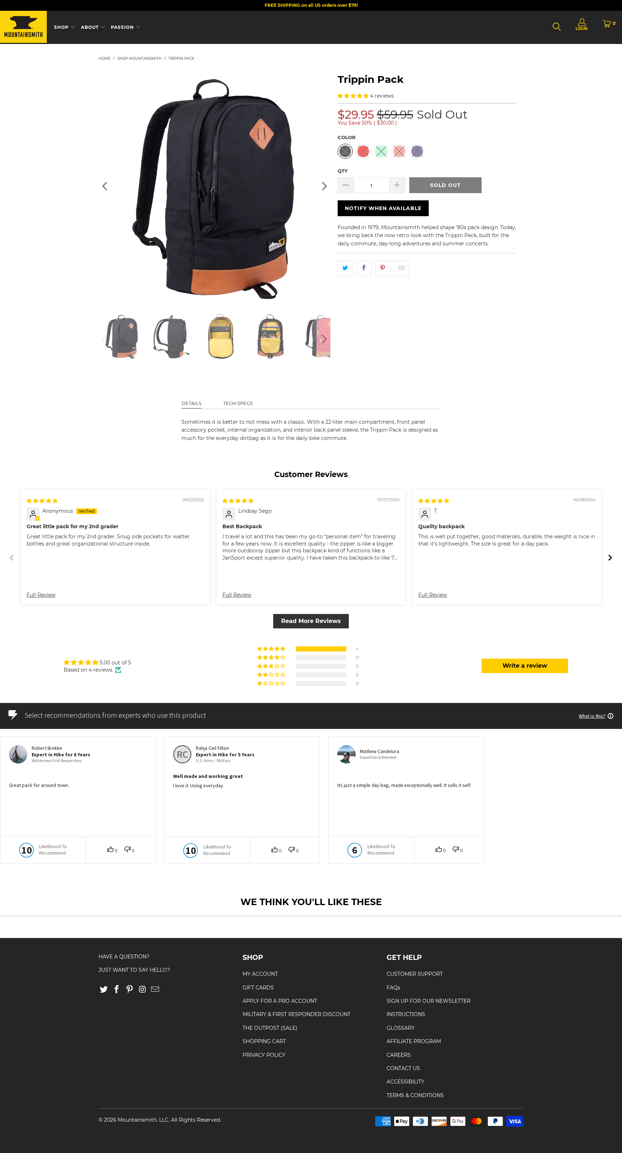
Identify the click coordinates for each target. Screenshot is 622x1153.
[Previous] (105, 186)
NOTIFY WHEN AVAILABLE (383, 208)
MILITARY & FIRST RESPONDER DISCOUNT (297, 1014)
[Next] (323, 186)
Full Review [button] (41, 595)
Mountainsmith (137, 1120)
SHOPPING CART (264, 1041)
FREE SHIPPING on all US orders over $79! (311, 5)
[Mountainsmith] (23, 27)
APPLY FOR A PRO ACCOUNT (280, 1001)
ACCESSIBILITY (405, 1081)
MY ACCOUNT (260, 974)
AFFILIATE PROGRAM (414, 1041)
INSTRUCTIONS (406, 1014)
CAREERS (399, 1055)
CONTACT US (403, 1068)
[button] (353, 96)
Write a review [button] (524, 665)
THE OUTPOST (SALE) (270, 1028)
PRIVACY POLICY (264, 1055)
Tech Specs (238, 403)
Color (347, 137)
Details (191, 403)
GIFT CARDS (258, 987)
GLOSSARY (401, 1028)
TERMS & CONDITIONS (415, 1095)
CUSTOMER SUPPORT (415, 974)
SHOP (62, 27)
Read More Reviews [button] (311, 621)
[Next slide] (610, 558)
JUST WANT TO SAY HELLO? (134, 970)
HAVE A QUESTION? (124, 956)
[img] (42, 501)
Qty (343, 171)
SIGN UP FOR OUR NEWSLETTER (428, 1001)
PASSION (123, 27)
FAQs (393, 987)
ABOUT (90, 27)
